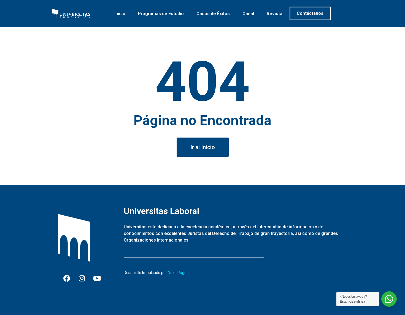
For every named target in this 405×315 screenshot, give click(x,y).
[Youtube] (97, 278)
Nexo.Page (177, 272)
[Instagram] (82, 278)
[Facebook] (67, 278)
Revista (274, 13)
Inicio (119, 13)
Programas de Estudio (161, 13)
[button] (202, 147)
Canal (248, 13)
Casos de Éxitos (213, 13)
